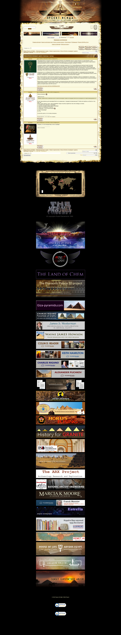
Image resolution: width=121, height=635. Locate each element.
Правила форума (37, 42)
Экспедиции (68, 42)
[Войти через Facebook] (75, 4)
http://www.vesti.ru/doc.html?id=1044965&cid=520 (48, 86)
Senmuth (30, 58)
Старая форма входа (77, 6)
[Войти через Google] (78, 3)
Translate (72, 37)
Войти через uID (77, 0)
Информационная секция (42, 51)
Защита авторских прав (47, 42)
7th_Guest (30, 122)
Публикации (74, 42)
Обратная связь (65, 44)
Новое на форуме (56, 44)
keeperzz (30, 92)
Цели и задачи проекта (58, 42)
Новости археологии (54, 51)
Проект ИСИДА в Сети (83, 42)
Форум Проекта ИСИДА (29, 51)
